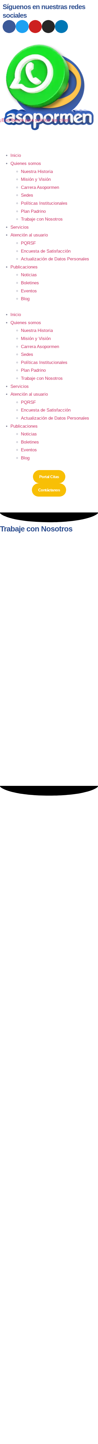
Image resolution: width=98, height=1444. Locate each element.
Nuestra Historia (37, 171)
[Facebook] (9, 26)
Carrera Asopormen (40, 187)
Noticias (29, 274)
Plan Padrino (33, 211)
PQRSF (28, 243)
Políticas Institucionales (44, 203)
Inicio (15, 155)
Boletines (30, 282)
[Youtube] (35, 26)
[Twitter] (22, 26)
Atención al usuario (29, 235)
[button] (49, 307)
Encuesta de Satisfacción (46, 251)
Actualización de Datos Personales (55, 258)
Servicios (19, 227)
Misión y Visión (36, 179)
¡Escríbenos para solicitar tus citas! (35, 120)
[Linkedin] (61, 26)
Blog (25, 298)
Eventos (29, 290)
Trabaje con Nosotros (42, 219)
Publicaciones (24, 267)
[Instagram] (48, 26)
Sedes (27, 195)
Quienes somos (25, 163)
